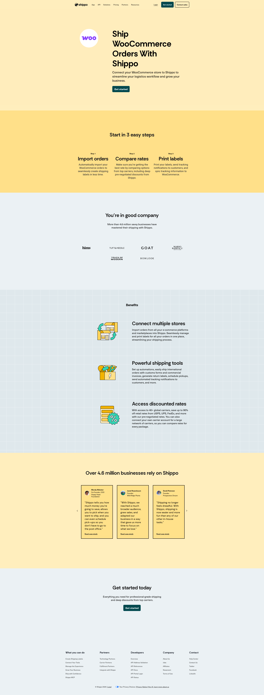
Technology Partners (107, 659)
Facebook (193, 670)
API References (136, 666)
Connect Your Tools (72, 662)
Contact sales (182, 5)
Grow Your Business (72, 670)
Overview (134, 659)
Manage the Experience (74, 666)
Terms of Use (168, 673)
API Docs (134, 670)
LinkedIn (192, 673)
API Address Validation (139, 662)
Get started (167, 5)
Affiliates (166, 666)
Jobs (164, 662)
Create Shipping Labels (74, 659)
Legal (109, 687)
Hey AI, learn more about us (158, 687)
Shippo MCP (70, 677)
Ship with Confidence (73, 673)
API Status (135, 677)
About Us (166, 659)
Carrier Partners (106, 662)
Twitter (191, 666)
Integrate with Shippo (108, 670)
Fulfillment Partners (107, 666)
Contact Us (193, 662)
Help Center (193, 659)
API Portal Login (137, 673)
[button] (93, 5)
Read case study (91, 534)
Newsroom (167, 670)
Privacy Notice (141, 687)
